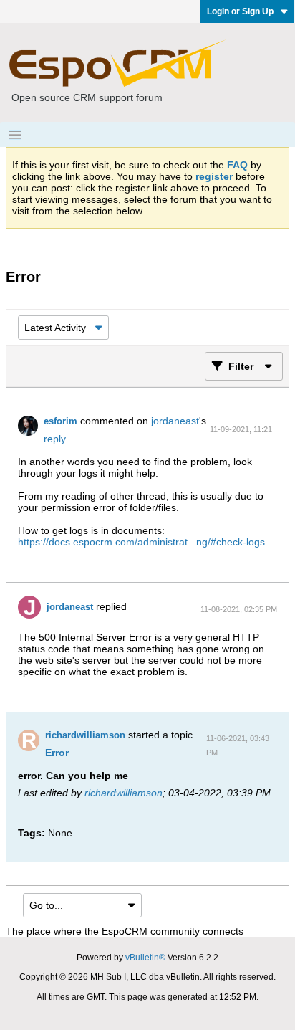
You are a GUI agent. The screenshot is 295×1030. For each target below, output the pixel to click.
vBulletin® (145, 958)
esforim (60, 421)
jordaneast (175, 420)
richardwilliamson (85, 735)
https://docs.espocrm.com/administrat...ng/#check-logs (141, 542)
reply (55, 438)
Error (57, 752)
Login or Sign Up (240, 11)
